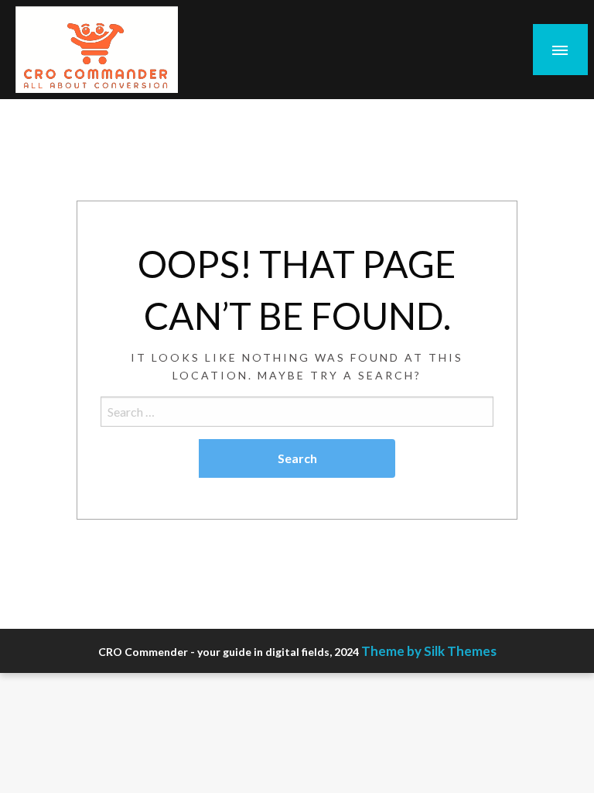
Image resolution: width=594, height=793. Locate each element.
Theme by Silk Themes (429, 651)
